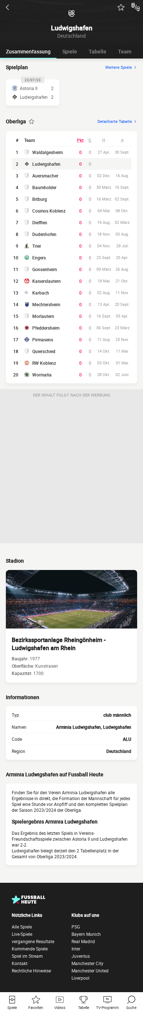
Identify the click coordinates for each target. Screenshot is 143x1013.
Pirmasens (42, 339)
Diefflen (39, 222)
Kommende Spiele (30, 949)
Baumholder (44, 187)
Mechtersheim (46, 304)
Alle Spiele (22, 927)
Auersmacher (45, 176)
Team (124, 51)
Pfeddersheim (45, 328)
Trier (36, 246)
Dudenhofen (44, 234)
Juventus (81, 956)
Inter (76, 949)
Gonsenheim (44, 269)
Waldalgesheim (47, 152)
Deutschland (118, 751)
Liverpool (80, 978)
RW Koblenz (44, 363)
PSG (76, 927)
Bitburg (39, 199)
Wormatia (42, 375)
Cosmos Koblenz (49, 211)
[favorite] (121, 7)
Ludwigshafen (46, 164)
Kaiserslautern (46, 281)
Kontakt (19, 963)
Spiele (69, 51)
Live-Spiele (22, 934)
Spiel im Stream (27, 956)
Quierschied (43, 351)
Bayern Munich (86, 934)
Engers (39, 257)
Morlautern (43, 316)
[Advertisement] (71, 472)
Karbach (40, 293)
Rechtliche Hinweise (31, 970)
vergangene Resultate (33, 941)
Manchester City (87, 963)
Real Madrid (83, 941)
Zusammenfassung (28, 51)
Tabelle (97, 51)
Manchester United (90, 970)
